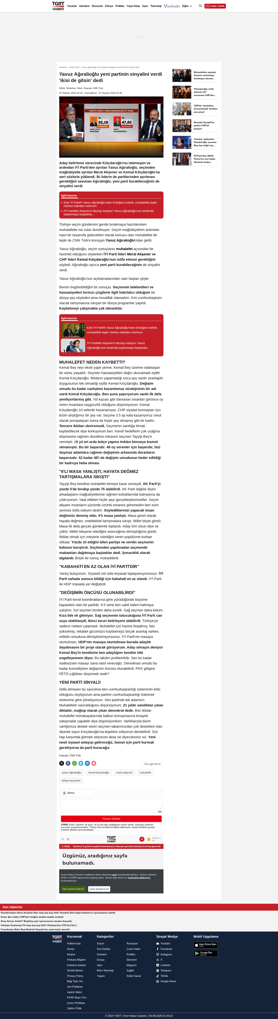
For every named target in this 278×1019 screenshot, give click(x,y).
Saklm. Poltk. (74, 1008)
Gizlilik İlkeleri (75, 970)
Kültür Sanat (134, 976)
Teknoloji (156, 6)
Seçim (100, 943)
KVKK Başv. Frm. (77, 997)
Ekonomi (97, 6)
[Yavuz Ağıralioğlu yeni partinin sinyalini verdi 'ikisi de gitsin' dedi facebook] (68, 763)
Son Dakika (103, 949)
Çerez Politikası (76, 1003)
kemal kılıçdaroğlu (98, 772)
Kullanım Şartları (76, 965)
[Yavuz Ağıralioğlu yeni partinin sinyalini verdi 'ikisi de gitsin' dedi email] (93, 763)
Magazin (131, 965)
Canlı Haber (133, 949)
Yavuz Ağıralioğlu (120, 240)
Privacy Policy (75, 976)
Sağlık (130, 970)
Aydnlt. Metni (74, 992)
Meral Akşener (139, 254)
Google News (168, 981)
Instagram (166, 954)
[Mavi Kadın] (172, 6)
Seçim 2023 (74, 67)
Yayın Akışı (133, 6)
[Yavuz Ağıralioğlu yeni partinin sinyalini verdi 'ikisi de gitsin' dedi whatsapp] (74, 763)
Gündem (84, 6)
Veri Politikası (75, 986)
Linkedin (165, 965)
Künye (70, 949)
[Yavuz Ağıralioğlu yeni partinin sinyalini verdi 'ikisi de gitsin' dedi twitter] (61, 763)
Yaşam (101, 976)
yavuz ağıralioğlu (71, 772)
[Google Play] (210, 953)
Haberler (63, 67)
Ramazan (132, 943)
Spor (145, 6)
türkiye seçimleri (71, 780)
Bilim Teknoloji (105, 970)
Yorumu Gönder (111, 818)
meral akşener (124, 772)
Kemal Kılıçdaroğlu (93, 259)
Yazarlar (72, 6)
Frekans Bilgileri (76, 959)
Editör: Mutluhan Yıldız (71, 88)
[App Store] (210, 945)
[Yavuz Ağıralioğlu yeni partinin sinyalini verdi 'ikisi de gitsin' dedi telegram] (81, 763)
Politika (119, 6)
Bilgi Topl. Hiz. (75, 981)
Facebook (166, 949)
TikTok (164, 976)
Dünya (109, 6)
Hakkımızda (74, 943)
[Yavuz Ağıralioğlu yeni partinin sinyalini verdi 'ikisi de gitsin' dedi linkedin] (87, 763)
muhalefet (124, 249)
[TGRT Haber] (58, 1)
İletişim (71, 954)
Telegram (166, 970)
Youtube (165, 943)
